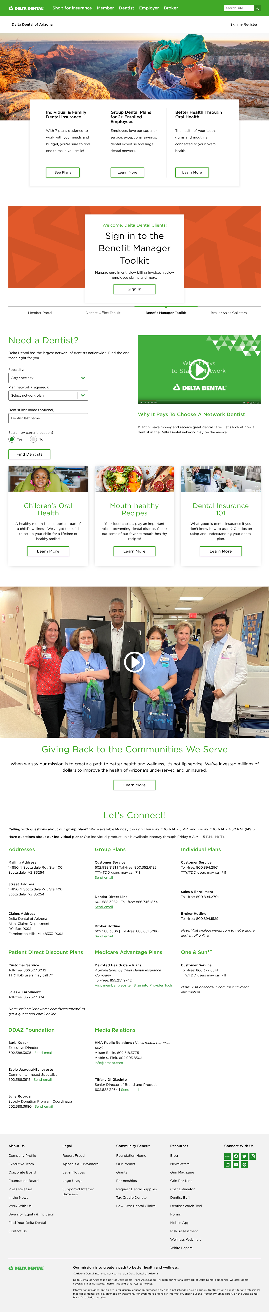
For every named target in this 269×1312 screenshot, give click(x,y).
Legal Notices (73, 1165)
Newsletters (180, 1157)
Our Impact (125, 1157)
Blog (174, 1148)
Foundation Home (131, 1148)
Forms (175, 1207)
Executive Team (21, 1157)
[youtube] (236, 1157)
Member (105, 7)
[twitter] (244, 1149)
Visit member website (113, 978)
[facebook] (236, 1149)
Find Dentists (29, 447)
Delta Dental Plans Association (137, 1272)
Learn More (134, 281)
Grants (121, 1165)
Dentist (126, 7)
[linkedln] (227, 1157)
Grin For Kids (181, 1173)
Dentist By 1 (180, 1190)
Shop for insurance (72, 7)
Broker (171, 7)
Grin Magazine (182, 1165)
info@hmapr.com (109, 1055)
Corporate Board (22, 1165)
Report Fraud (73, 1148)
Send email (104, 870)
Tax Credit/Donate (131, 1190)
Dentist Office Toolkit (103, 305)
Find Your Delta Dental (27, 1215)
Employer (149, 7)
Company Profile (22, 1148)
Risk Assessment (184, 1224)
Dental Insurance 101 (221, 502)
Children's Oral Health (48, 502)
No (40, 432)
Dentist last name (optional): (31, 403)
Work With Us (20, 1199)
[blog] (227, 1149)
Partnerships (126, 1173)
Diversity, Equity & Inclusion (31, 1207)
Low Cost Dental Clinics (136, 1199)
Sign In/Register (243, 24)
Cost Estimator (182, 1182)
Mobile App (180, 1215)
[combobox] (48, 371)
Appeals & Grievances (80, 1157)
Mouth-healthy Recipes (134, 502)
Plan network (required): (28, 380)
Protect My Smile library (218, 1286)
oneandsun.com (212, 980)
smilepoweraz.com (214, 923)
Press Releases (20, 1182)
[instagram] (252, 1149)
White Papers (181, 1241)
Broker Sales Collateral (229, 305)
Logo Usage (72, 1173)
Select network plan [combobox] (27, 388)
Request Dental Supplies (136, 1182)
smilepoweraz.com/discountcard (53, 1002)
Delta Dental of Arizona (32, 24)
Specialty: (16, 362)
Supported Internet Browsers (78, 1184)
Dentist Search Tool (186, 1199)
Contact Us (17, 1224)
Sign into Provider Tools (153, 978)
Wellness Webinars (185, 1232)
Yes (19, 432)
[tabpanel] (134, 252)
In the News (18, 1190)
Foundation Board (23, 1173)
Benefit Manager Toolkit (166, 305)
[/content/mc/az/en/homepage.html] (26, 7)
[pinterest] (244, 1157)
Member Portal (40, 305)
